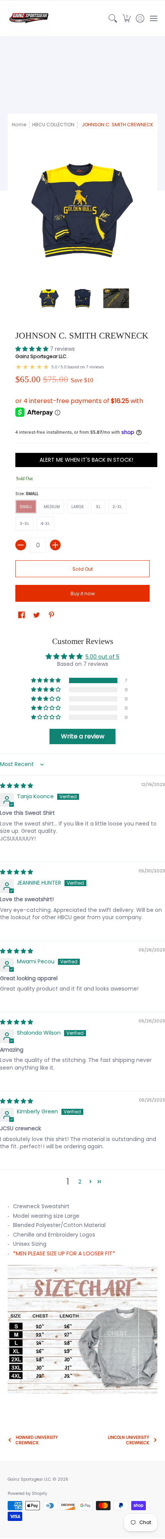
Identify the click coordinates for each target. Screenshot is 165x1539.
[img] (16, 785)
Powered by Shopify (27, 1493)
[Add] (55, 545)
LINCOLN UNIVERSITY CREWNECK (128, 1440)
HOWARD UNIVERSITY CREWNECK (37, 1440)
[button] (126, 18)
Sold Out (83, 569)
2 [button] (79, 1182)
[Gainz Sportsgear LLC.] (29, 18)
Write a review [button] (82, 736)
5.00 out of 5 (102, 657)
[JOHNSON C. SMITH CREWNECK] (49, 299)
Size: (26, 494)
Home (19, 124)
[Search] (113, 18)
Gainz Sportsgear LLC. (41, 356)
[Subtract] (20, 545)
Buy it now (83, 593)
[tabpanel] (82, 1301)
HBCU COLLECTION (53, 124)
